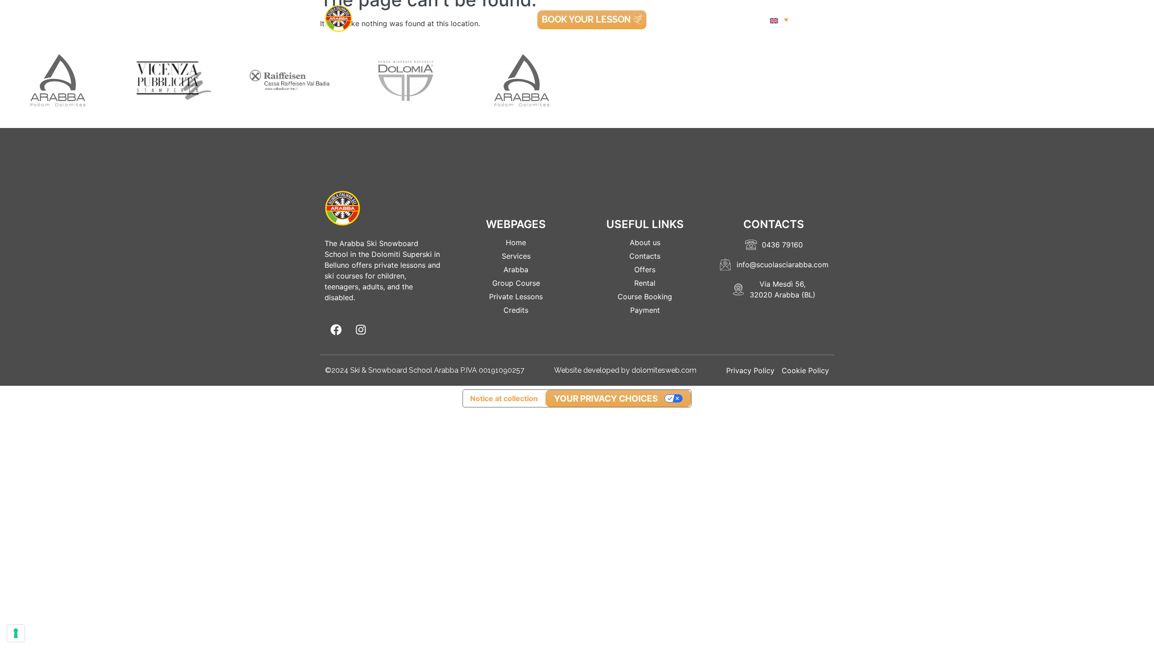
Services (516, 256)
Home (516, 242)
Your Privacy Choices (606, 398)
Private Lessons (516, 296)
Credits (516, 310)
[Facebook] (336, 330)
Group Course (516, 283)
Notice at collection (504, 398)
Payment (645, 310)
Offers (644, 269)
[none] (779, 20)
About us (645, 242)
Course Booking (645, 296)
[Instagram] (360, 330)
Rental (644, 283)
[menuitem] (779, 20)
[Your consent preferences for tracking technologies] (15, 633)
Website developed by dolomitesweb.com (625, 370)
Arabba (516, 269)
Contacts (644, 256)
